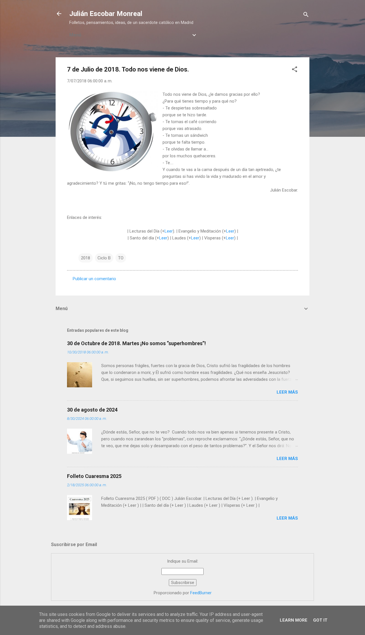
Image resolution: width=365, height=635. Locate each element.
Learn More (293, 620)
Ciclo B (104, 257)
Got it (320, 620)
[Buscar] (306, 15)
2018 (85, 257)
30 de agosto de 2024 (92, 410)
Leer (169, 231)
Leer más (287, 392)
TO (120, 257)
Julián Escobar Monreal (105, 14)
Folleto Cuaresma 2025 (94, 476)
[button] (294, 70)
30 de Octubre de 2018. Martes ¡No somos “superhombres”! (136, 343)
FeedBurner (201, 592)
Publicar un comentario (94, 278)
